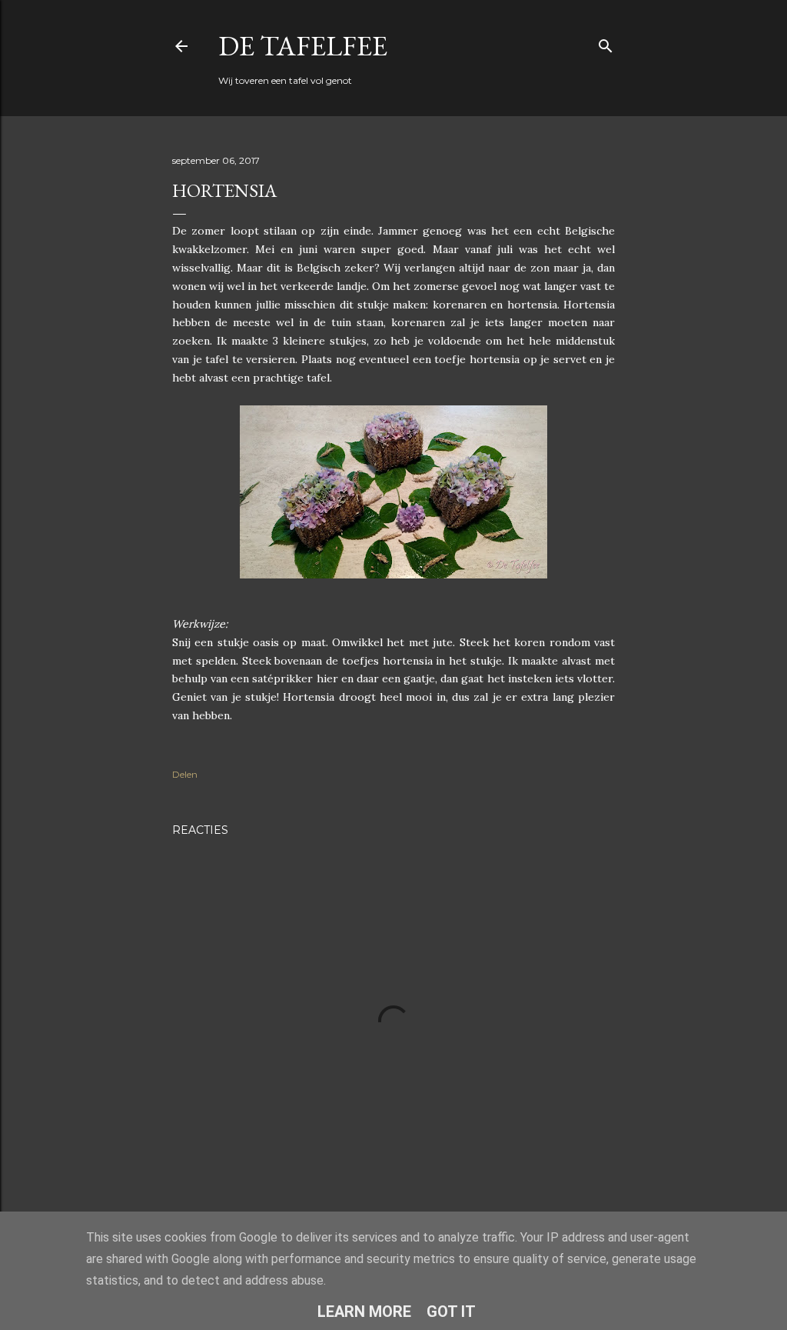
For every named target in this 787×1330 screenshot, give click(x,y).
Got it (451, 1311)
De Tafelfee (302, 46)
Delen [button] (185, 774)
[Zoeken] (605, 43)
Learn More (364, 1311)
